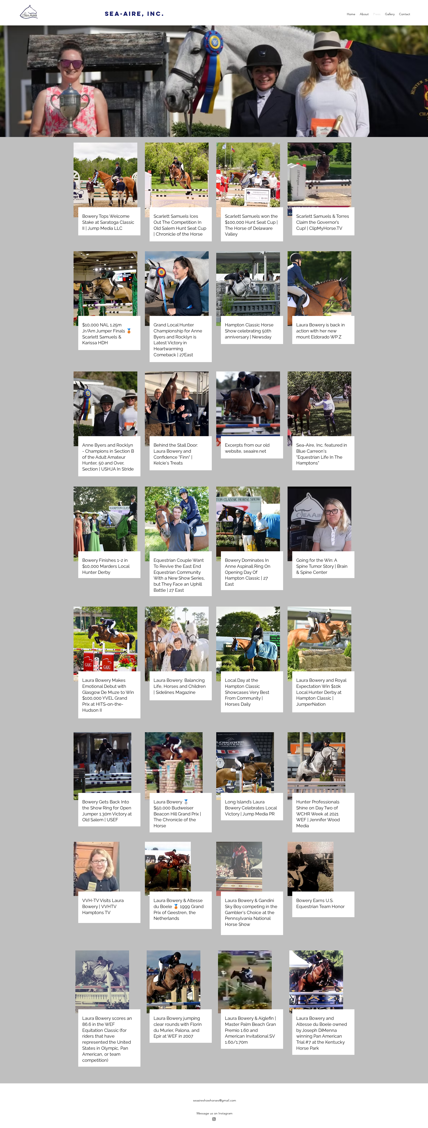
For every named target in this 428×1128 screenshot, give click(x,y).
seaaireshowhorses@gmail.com (214, 1100)
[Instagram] (214, 1119)
